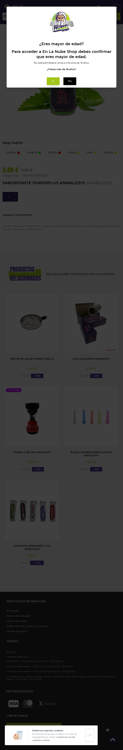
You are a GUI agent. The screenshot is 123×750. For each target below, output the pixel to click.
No (70, 81)
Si (53, 81)
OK (90, 735)
